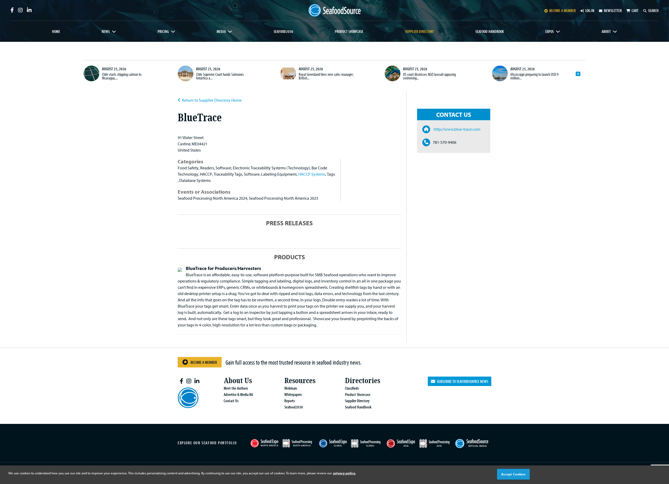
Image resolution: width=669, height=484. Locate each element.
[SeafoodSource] (334, 10)
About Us (238, 380)
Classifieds (352, 388)
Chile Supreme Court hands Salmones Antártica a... (220, 76)
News (106, 31)
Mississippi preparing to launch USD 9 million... (534, 76)
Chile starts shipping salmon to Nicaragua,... (121, 76)
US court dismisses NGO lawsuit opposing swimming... (429, 76)
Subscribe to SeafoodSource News (461, 381)
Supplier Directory (419, 31)
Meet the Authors (236, 388)
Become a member (562, 10)
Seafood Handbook (489, 31)
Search (653, 10)
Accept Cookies (513, 474)
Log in (589, 10)
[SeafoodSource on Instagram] (20, 10)
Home (56, 31)
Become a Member (204, 362)
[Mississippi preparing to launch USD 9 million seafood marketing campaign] (500, 73)
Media (221, 31)
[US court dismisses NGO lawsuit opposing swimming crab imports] (392, 73)
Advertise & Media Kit (238, 394)
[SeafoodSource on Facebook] (12, 10)
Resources (299, 380)
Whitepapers (293, 394)
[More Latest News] (578, 74)
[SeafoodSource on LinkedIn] (29, 10)
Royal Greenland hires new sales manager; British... (326, 76)
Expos (549, 31)
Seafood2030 (283, 31)
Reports (289, 400)
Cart (635, 10)
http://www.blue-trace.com (456, 129)
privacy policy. (344, 473)
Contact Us (231, 400)
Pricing (163, 31)
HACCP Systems (311, 174)
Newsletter (613, 10)
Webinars (290, 388)
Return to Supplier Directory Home (212, 100)
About (606, 31)
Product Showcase (349, 31)
